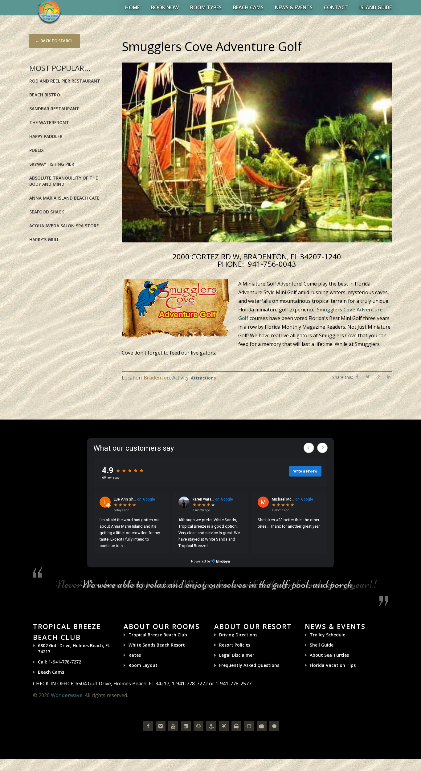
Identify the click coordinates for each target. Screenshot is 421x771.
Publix (36, 150)
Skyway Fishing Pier (51, 164)
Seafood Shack (46, 212)
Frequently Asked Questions (249, 665)
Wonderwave (67, 695)
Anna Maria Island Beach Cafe (64, 198)
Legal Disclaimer (236, 655)
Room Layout (143, 665)
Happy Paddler (46, 136)
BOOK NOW (165, 7)
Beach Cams (248, 7)
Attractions (203, 378)
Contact (336, 7)
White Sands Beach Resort (157, 645)
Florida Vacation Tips (333, 665)
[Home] (49, 11)
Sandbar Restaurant (54, 109)
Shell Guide (321, 645)
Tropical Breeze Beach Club (158, 635)
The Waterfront (49, 122)
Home (132, 7)
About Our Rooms (162, 626)
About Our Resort (253, 626)
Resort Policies (234, 645)
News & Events (294, 7)
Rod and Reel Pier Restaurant (64, 81)
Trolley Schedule (327, 635)
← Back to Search (54, 40)
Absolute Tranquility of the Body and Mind (63, 181)
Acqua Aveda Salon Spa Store (64, 226)
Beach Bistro (44, 95)
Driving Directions (238, 635)
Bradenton (157, 377)
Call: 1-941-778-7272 (59, 662)
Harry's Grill (44, 239)
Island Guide (375, 7)
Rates (135, 655)
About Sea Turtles (329, 655)
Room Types (206, 7)
